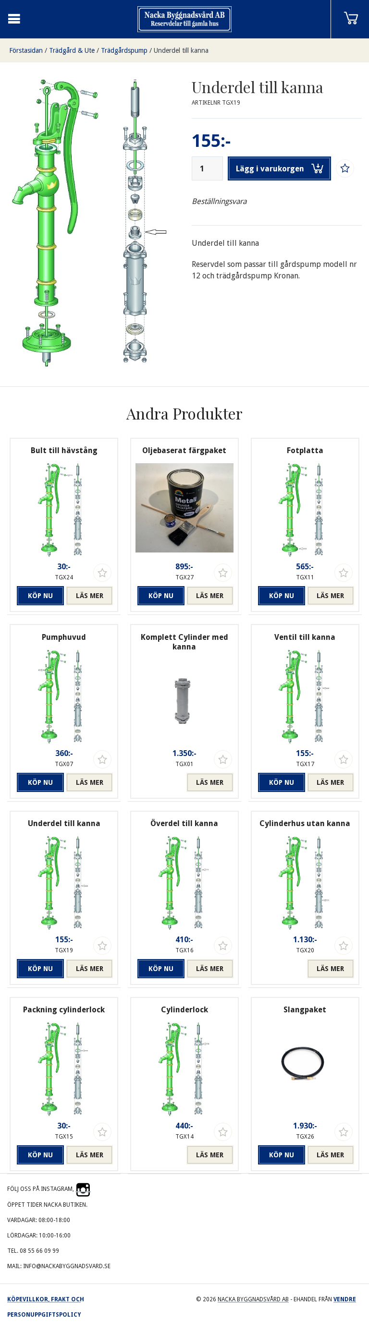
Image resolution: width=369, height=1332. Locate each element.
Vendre (344, 1299)
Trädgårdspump (124, 50)
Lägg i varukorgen (270, 168)
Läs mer (89, 596)
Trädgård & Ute (72, 50)
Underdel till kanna (181, 50)
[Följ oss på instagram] (83, 1189)
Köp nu (40, 596)
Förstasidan (26, 50)
